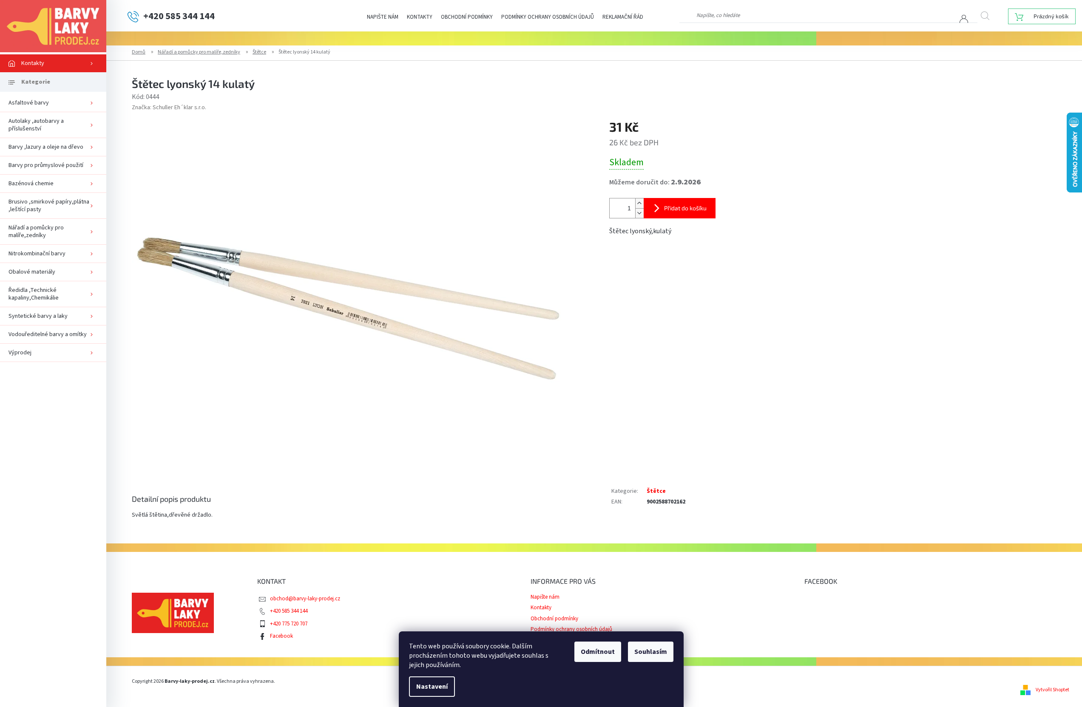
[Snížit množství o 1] (639, 213)
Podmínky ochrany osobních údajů (547, 17)
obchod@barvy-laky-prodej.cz (305, 598)
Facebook (281, 636)
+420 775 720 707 (288, 624)
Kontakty (419, 17)
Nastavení (432, 686)
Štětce (656, 491)
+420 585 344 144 (288, 611)
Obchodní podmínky (467, 17)
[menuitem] (53, 63)
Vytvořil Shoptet (1052, 689)
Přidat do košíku (685, 208)
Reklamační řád (622, 17)
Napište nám (382, 17)
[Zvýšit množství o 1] (639, 203)
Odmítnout (598, 651)
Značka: (169, 107)
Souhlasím (650, 651)
